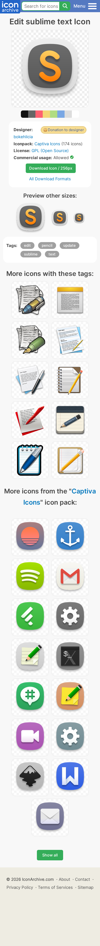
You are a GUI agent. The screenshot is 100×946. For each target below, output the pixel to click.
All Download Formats (50, 178)
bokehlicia (23, 136)
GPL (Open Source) (50, 150)
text (52, 254)
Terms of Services (55, 887)
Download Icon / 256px (50, 168)
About (64, 879)
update (69, 245)
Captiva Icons (47, 143)
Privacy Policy (20, 887)
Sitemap (85, 887)
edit (27, 245)
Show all (50, 855)
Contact (82, 879)
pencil (47, 245)
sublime (31, 254)
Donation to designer (66, 129)
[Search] (64, 6)
